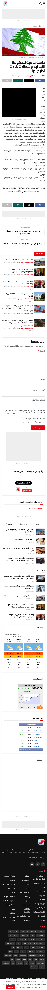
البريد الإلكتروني (38, 390)
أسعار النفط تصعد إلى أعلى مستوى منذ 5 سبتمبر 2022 (19, 587)
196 (30, 301)
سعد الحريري (32, 955)
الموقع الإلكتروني (38, 400)
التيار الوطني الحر (13, 935)
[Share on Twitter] (29, 80)
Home (43, 26)
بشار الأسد (19, 947)
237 (30, 277)
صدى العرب (8, 955)
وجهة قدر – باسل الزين (8, 919)
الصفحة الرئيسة (40, 978)
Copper (36, 746)
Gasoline (37, 734)
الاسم (42, 379)
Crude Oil (37, 728)
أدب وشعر (41, 895)
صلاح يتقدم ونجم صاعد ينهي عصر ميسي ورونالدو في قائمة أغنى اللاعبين (19, 577)
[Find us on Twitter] (37, 864)
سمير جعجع (23, 955)
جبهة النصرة (31, 951)
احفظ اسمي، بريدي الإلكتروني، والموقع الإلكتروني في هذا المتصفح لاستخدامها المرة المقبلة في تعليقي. (24, 411)
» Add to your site (23, 749)
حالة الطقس (20, 978)
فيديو (12, 880)
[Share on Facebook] (40, 80)
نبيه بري (42, 967)
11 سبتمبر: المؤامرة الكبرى (39, 878)
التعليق (41, 351)
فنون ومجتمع (9, 876)
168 (30, 331)
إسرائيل (16, 931)
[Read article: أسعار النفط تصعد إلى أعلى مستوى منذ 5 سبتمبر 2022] (40, 588)
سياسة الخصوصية (19, 421)
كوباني (32, 963)
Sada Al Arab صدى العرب (25, 262)
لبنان (34, 26)
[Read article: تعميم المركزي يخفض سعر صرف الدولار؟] (39, 262)
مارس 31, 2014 (15, 75)
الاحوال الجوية (40, 907)
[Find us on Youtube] (32, 864)
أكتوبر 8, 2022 (11, 262)
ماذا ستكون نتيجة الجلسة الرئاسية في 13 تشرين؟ (19, 295)
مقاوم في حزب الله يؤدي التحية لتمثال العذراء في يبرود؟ (20, 530)
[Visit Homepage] (5, 3)
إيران (10, 931)
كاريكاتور (11, 888)
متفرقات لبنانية (9, 900)
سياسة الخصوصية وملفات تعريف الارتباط (29, 987)
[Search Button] (40, 3)
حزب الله (23, 951)
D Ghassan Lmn (32, 931)
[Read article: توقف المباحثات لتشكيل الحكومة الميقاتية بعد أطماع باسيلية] (39, 284)
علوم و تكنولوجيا (23, 916)
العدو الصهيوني (27, 943)
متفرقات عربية (9, 896)
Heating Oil (38, 737)
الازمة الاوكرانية (39, 911)
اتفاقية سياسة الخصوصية (34, 418)
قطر (12, 959)
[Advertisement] (23, 12)
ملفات (12, 913)
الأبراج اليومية (40, 935)
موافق (10, 987)
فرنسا (24, 959)
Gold (35, 740)
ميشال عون (6, 963)
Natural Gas (38, 731)
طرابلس (42, 959)
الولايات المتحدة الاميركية (37, 947)
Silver (36, 743)
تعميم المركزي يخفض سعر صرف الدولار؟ (19, 259)
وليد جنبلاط (34, 967)
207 (30, 316)
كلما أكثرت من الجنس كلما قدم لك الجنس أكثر (18, 549)
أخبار (39, 26)
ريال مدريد (41, 955)
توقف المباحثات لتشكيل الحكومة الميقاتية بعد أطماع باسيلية (18, 282)
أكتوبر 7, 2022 (11, 328)
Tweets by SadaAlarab (35, 508)
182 (30, 265)
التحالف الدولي (24, 935)
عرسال (35, 959)
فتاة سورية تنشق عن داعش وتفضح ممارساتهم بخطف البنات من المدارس (20, 559)
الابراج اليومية (40, 903)
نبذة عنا (30, 978)
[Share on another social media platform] (7, 80)
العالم (43, 920)
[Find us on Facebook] (43, 864)
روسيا (10, 951)
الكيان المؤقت (10, 943)
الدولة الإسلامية (22, 939)
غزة (30, 959)
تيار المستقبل (40, 951)
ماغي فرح (19, 963)
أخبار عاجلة (41, 891)
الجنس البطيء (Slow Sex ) (24, 539)
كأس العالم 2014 (8, 884)
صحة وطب (26, 904)
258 (30, 289)
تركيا (13, 947)
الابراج (32, 935)
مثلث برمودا (10, 904)
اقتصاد (42, 899)
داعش (16, 951)
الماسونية (26, 880)
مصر (13, 908)
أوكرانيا (22, 931)
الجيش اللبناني (40, 939)
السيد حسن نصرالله (39, 943)
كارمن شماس (40, 963)
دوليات (27, 888)
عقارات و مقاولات (27, 910)
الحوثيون (31, 939)
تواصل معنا (9, 978)
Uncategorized (39, 883)
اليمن (26, 947)
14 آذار (42, 931)
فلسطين (27, 920)
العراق (27, 876)
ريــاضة (27, 896)
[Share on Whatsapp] (18, 80)
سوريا (28, 900)
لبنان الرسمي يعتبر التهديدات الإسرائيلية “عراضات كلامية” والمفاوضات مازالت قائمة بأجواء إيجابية (17, 308)
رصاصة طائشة (25, 892)
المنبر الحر (26, 884)
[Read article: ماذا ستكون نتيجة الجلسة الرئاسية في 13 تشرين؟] (39, 296)
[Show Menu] (44, 3)
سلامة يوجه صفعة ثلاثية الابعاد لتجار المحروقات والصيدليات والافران (20, 270)
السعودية (41, 916)
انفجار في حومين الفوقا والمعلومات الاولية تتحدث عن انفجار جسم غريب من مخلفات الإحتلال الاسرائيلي (17, 323)
